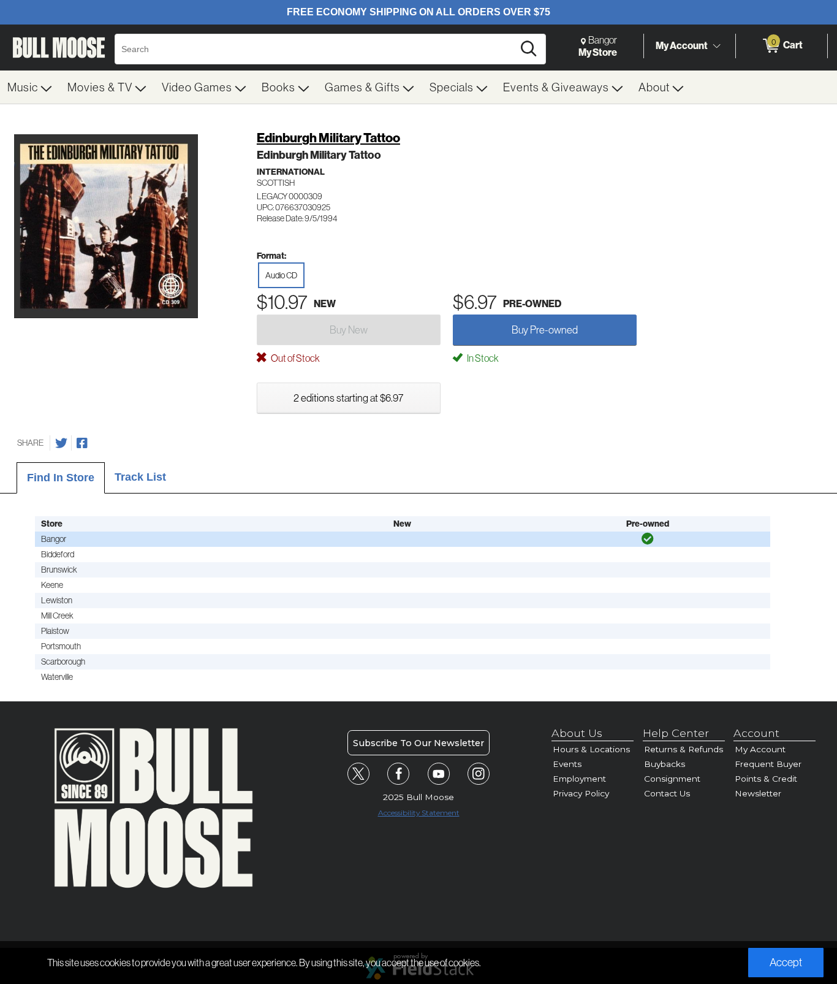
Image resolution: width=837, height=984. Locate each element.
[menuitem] (30, 87)
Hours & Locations (591, 749)
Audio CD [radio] (281, 275)
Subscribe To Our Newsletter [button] (418, 743)
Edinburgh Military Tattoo (328, 137)
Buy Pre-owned (545, 329)
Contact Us (667, 793)
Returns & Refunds (683, 749)
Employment (579, 779)
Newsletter (758, 793)
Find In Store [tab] (60, 477)
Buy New (349, 329)
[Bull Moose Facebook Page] (398, 774)
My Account (682, 45)
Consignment (672, 779)
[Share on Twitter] (61, 443)
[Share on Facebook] (82, 443)
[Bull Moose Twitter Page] (358, 774)
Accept (786, 962)
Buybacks (664, 764)
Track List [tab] (140, 477)
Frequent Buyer (768, 764)
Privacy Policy (581, 793)
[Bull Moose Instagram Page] (478, 774)
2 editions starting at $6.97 (348, 397)
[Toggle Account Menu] (716, 46)
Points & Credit (766, 779)
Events (567, 764)
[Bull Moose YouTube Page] (438, 774)
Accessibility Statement (419, 812)
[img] (648, 539)
